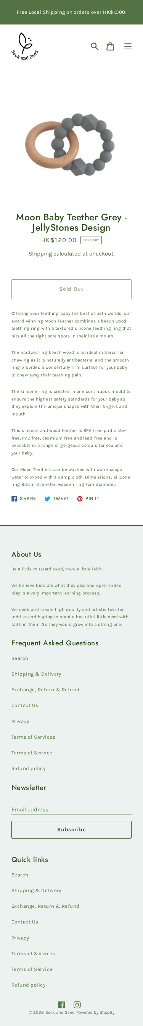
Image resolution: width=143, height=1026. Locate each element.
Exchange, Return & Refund (45, 689)
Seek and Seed (60, 1012)
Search (20, 658)
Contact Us (25, 705)
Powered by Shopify (95, 1012)
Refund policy (28, 768)
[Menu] (128, 46)
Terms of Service (32, 753)
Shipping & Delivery (36, 674)
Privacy (20, 721)
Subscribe (71, 829)
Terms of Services (33, 737)
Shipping (40, 253)
